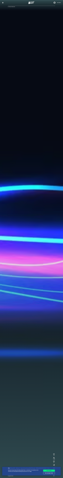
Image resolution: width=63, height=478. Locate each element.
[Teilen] (54, 465)
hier (31, 471)
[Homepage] (31, 2)
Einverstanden (49, 470)
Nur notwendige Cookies (49, 473)
